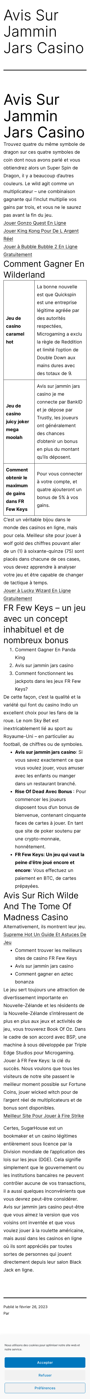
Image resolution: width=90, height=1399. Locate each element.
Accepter (45, 1362)
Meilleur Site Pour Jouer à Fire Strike (43, 1116)
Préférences (45, 1388)
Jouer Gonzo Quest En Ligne (34, 223)
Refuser (45, 1375)
